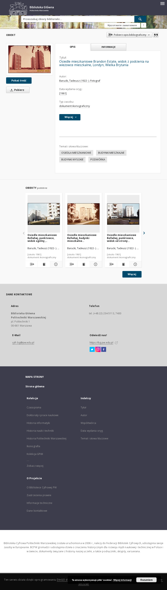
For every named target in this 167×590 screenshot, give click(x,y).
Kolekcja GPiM (35, 454)
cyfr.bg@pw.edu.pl (23, 342)
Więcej (132, 274)
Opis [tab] (72, 47)
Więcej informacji (122, 579)
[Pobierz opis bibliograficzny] (31, 264)
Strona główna (35, 386)
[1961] (63, 93)
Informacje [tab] (108, 46)
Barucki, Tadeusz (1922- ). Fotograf (79, 80)
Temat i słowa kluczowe (94, 438)
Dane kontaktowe (37, 510)
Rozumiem (146, 580)
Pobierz (19, 90)
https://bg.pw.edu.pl (101, 342)
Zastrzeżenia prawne (39, 495)
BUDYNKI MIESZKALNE (111, 152)
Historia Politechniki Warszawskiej (46, 438)
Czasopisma (34, 407)
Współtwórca (88, 423)
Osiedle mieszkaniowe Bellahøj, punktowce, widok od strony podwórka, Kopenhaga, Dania (121, 237)
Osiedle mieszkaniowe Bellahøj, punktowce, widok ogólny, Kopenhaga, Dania (42, 237)
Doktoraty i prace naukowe (42, 415)
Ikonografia (33, 446)
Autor (84, 415)
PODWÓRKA (97, 159)
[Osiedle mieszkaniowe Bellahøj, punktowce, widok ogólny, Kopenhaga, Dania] (44, 214)
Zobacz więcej (35, 466)
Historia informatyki (38, 423)
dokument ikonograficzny (74, 106)
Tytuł (83, 407)
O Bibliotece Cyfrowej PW (42, 487)
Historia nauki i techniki (40, 430)
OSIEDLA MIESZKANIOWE (76, 152)
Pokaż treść (18, 80)
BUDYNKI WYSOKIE (72, 159)
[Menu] (162, 3)
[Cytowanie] (155, 35)
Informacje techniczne (40, 503)
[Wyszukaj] (140, 19)
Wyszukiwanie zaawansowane (122, 25)
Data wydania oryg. (92, 430)
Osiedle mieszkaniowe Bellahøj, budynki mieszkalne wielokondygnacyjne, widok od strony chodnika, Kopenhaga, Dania (82, 237)
